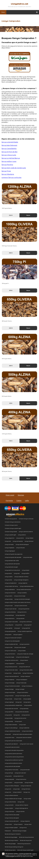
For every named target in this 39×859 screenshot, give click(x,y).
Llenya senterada (25, 769)
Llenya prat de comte (20, 718)
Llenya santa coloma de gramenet (14, 756)
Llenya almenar (29, 541)
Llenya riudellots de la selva (12, 731)
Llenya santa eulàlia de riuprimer (14, 760)
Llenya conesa (9, 599)
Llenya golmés (26, 628)
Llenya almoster (9, 544)
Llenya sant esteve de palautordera (22, 734)
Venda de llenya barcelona (26, 837)
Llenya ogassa (27, 699)
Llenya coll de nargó (19, 596)
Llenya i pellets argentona (25, 631)
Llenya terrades (18, 782)
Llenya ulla (8, 792)
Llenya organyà (9, 702)
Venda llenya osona (10, 850)
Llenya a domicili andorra (26, 531)
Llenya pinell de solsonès (22, 711)
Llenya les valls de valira (11, 660)
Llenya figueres (9, 625)
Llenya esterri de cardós (11, 621)
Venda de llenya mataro (11, 840)
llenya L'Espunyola (9, 155)
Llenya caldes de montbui (21, 576)
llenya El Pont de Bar (10, 152)
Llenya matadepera (21, 679)
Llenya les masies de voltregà (25, 653)
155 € (10, 478)
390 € (10, 253)
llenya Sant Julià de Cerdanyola (14, 168)
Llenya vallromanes (10, 801)
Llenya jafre (8, 634)
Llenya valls (21, 801)
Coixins (18, 500)
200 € (11, 328)
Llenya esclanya (9, 615)
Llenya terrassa (29, 782)
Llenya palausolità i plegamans (13, 705)
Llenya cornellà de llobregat (22, 599)
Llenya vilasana (18, 824)
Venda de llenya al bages (19, 830)
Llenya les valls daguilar (22, 657)
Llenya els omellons (10, 612)
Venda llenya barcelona (23, 843)
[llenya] (19, 60)
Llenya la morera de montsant (13, 637)
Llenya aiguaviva (9, 538)
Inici (3, 12)
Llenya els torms (21, 612)
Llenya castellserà (10, 589)
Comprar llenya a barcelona (12, 522)
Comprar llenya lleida (11, 531)
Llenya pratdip (9, 721)
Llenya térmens (25, 789)
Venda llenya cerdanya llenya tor (14, 847)
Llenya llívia (8, 673)
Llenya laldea (22, 650)
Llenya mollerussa (21, 682)
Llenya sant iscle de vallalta (23, 737)
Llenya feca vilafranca (26, 621)
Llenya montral (9, 695)
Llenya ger (17, 628)
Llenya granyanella (10, 631)
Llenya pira (17, 715)
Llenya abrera (22, 534)
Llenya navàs (8, 699)
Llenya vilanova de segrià (12, 818)
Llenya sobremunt (18, 776)
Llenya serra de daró (20, 773)
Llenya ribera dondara (11, 724)
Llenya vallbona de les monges (13, 798)
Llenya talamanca (21, 779)
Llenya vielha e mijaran (21, 805)
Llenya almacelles (18, 541)
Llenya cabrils (8, 576)
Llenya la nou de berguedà (12, 641)
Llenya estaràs (20, 618)
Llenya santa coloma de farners (13, 753)
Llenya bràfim (25, 573)
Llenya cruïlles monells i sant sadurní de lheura (17, 602)
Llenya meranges (9, 682)
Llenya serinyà (9, 773)
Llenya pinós (8, 715)
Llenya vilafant (9, 808)
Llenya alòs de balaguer (22, 544)
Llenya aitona (20, 538)
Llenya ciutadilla (22, 592)
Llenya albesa (29, 538)
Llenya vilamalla (9, 811)
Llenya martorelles (28, 673)
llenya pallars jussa (9, 161)
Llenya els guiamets (23, 608)
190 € (10, 441)
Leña (27, 500)
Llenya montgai (9, 689)
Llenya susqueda (9, 779)
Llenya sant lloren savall (26, 744)
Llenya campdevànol (11, 583)
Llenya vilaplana (25, 821)
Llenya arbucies (20, 547)
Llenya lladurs (24, 660)
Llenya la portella (24, 644)
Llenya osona (27, 702)
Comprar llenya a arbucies (26, 518)
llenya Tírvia (6, 171)
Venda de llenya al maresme (13, 834)
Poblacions (8, 830)
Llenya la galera (17, 634)
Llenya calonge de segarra (21, 580)
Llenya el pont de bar (11, 608)
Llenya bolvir (8, 573)
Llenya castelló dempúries (24, 589)
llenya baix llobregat (9, 145)
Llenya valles (27, 798)
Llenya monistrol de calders (12, 686)
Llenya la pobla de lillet (11, 644)
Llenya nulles (17, 699)
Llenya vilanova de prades (12, 814)
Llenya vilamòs (20, 811)
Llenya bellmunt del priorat (12, 570)
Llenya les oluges (9, 657)
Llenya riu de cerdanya (11, 727)
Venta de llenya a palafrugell (25, 850)
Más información (9, 853)
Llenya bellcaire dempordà (12, 563)
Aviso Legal (10, 495)
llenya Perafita (7, 165)
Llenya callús (8, 580)
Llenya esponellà (20, 615)
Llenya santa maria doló (11, 769)
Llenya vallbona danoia (11, 795)
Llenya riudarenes (24, 727)
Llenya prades (9, 718)
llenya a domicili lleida (10, 142)
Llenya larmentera (10, 653)
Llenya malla (17, 673)
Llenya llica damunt (24, 666)
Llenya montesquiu (27, 686)
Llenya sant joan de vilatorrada (13, 740)
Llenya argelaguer (10, 551)
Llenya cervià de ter (10, 592)
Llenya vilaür (28, 824)
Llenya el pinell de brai (21, 605)
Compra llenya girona (11, 518)
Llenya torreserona (26, 785)
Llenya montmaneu (22, 692)
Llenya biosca (25, 570)
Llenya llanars (20, 663)
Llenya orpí (18, 702)
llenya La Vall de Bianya (11, 158)
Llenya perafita (9, 711)
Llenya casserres (22, 583)
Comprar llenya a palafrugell (13, 528)
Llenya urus (26, 792)
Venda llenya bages (10, 843)
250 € (10, 365)
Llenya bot (17, 573)
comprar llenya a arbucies (11, 177)
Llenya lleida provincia (11, 666)
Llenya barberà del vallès (12, 560)
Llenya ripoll (22, 724)
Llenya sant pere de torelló (12, 747)
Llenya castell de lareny (11, 586)
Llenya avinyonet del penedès (13, 557)
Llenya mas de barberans (12, 676)
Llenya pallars (28, 705)
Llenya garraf (27, 625)
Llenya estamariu (10, 618)
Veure (28, 215)
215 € (10, 403)
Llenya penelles (24, 708)
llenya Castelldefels (9, 148)
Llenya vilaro (8, 824)
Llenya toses (16, 789)
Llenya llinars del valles (11, 670)
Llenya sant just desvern (11, 744)
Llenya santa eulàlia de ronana (13, 763)
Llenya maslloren (25, 676)
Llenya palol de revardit (11, 708)
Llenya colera (8, 596)
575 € (10, 290)
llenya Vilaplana (8, 174)
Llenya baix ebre (27, 557)
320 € (10, 215)
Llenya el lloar (9, 605)
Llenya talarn (8, 782)
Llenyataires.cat (19, 4)
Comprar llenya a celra (11, 525)
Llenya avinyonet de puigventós (13, 554)
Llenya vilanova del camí (12, 821)
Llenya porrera (26, 715)
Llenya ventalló (9, 805)
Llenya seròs (8, 776)
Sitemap (21, 495)
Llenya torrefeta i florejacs (12, 785)
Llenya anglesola (9, 547)
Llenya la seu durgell (20, 647)
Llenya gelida (8, 628)
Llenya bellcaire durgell (11, 567)
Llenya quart (18, 721)
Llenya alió (8, 541)
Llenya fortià (18, 625)
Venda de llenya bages (11, 837)
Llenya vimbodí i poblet (11, 827)
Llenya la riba (8, 647)
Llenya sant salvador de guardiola (14, 750)
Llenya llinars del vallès (26, 670)
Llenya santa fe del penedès (12, 766)
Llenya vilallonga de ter (21, 808)
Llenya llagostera (9, 663)
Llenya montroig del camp (22, 695)
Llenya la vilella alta (10, 650)
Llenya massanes (9, 679)
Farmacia (9, 500)
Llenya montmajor (10, 692)
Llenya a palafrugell (10, 534)
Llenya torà (8, 789)
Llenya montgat (19, 689)
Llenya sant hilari (9, 737)
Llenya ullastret (17, 792)
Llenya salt (8, 734)
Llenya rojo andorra (27, 731)
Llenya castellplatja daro (26, 586)
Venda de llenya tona (26, 840)
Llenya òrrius (23, 827)
